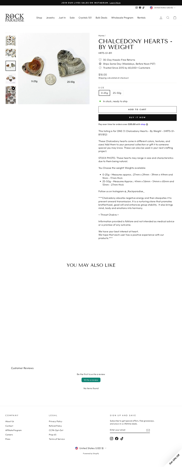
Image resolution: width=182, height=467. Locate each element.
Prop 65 (52, 434)
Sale (72, 17)
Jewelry (50, 17)
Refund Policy (55, 426)
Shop (39, 17)
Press (7, 439)
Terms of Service (57, 439)
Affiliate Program (13, 430)
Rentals (141, 17)
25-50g (117, 92)
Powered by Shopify (91, 453)
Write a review (91, 380)
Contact (9, 426)
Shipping (102, 78)
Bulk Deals (101, 17)
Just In (62, 17)
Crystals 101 (85, 17)
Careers (9, 434)
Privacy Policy (55, 421)
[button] (172, 457)
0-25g (104, 92)
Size (101, 87)
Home (101, 35)
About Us (9, 421)
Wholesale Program (122, 17)
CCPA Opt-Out (56, 430)
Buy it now (137, 117)
